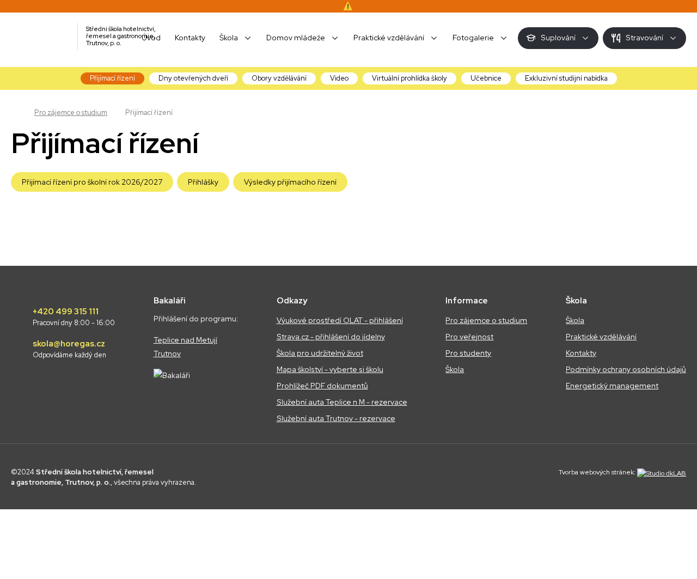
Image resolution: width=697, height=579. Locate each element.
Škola (454, 369)
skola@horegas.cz (69, 349)
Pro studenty (468, 353)
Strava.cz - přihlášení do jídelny (331, 337)
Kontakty (581, 353)
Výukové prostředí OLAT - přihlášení (340, 320)
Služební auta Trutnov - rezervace (336, 418)
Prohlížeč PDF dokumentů (322, 386)
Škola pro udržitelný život (320, 353)
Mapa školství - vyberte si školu (330, 369)
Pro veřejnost (469, 337)
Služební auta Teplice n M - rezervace (342, 402)
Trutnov (167, 353)
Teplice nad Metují (185, 340)
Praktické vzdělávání (601, 337)
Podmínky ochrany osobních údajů (626, 369)
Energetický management (612, 386)
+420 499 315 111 (74, 317)
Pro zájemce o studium (70, 112)
